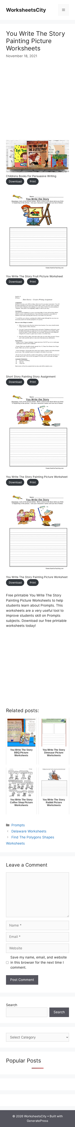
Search (11, 1005)
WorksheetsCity (26, 10)
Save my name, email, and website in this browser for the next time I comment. (38, 962)
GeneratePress (37, 1121)
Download (15, 181)
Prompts (18, 825)
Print (33, 181)
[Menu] (63, 10)
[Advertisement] (37, 103)
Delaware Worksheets (28, 831)
